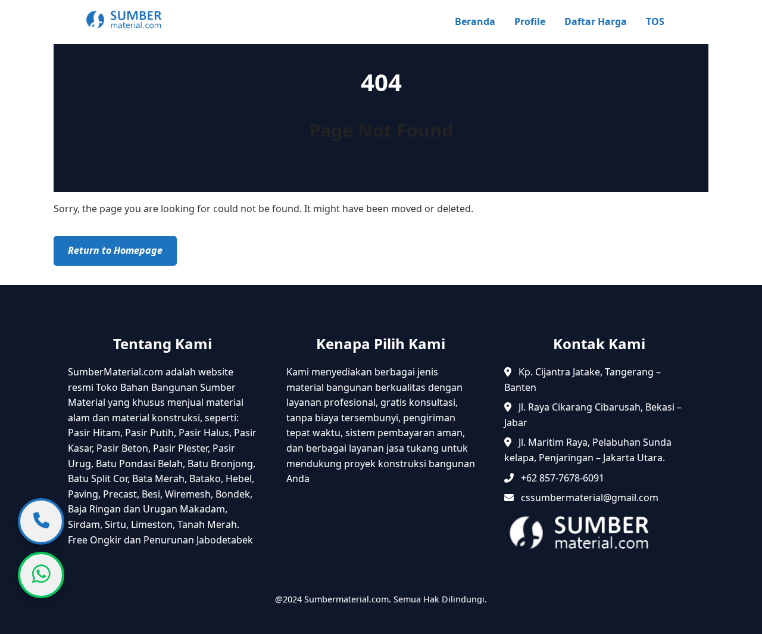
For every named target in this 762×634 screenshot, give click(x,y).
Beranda (475, 21)
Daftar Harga (595, 21)
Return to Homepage (115, 250)
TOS (655, 21)
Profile (529, 21)
